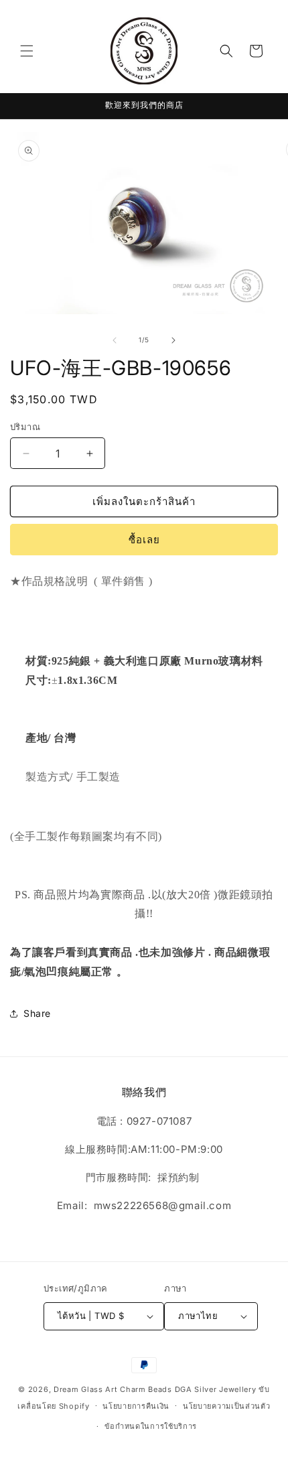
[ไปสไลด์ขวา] (173, 340)
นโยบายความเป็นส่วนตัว (227, 1406)
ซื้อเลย (144, 539)
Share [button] (37, 1013)
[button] (27, 51)
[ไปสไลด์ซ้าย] (114, 340)
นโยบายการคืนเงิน (135, 1406)
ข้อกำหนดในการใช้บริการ (151, 1426)
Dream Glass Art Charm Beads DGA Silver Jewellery (155, 1389)
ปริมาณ (25, 426)
